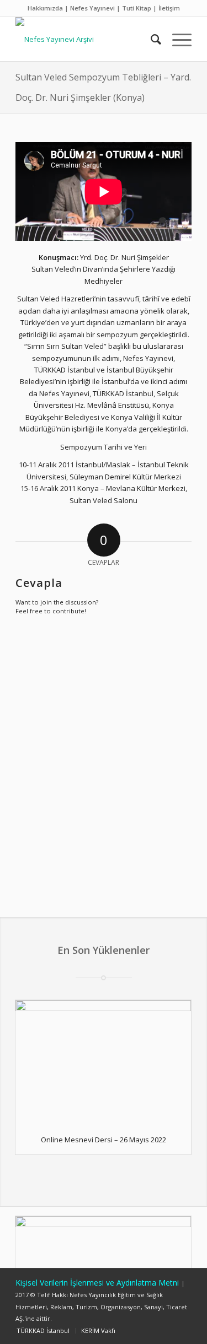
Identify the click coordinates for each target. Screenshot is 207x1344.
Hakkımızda (45, 8)
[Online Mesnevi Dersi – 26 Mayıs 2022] (103, 1062)
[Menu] (176, 39)
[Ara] (150, 39)
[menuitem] (150, 39)
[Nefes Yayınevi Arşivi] (85, 39)
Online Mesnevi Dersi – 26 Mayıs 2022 (103, 1140)
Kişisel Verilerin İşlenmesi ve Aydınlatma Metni (98, 1282)
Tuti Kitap (136, 8)
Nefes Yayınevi (92, 8)
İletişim (169, 8)
